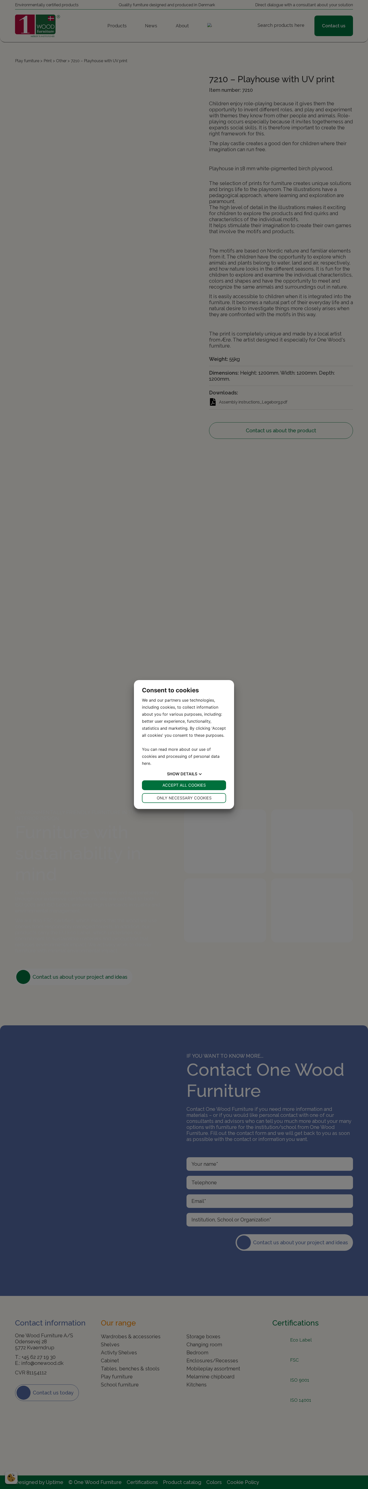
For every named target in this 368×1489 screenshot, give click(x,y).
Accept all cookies (184, 785)
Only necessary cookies (184, 797)
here (146, 763)
